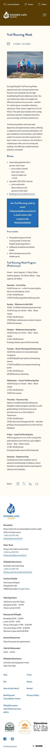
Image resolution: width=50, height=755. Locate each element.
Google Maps (24, 589)
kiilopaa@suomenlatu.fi (12, 538)
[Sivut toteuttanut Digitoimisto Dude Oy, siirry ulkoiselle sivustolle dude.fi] (37, 746)
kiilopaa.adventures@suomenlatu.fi (17, 572)
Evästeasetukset (10, 746)
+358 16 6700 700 (11, 535)
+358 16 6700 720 (11, 552)
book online (21, 215)
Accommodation (13, 4)
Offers (44, 4)
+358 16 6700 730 (11, 569)
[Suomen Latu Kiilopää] (15, 18)
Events (30, 4)
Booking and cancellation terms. (22, 194)
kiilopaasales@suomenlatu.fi (14, 555)
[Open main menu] (45, 15)
